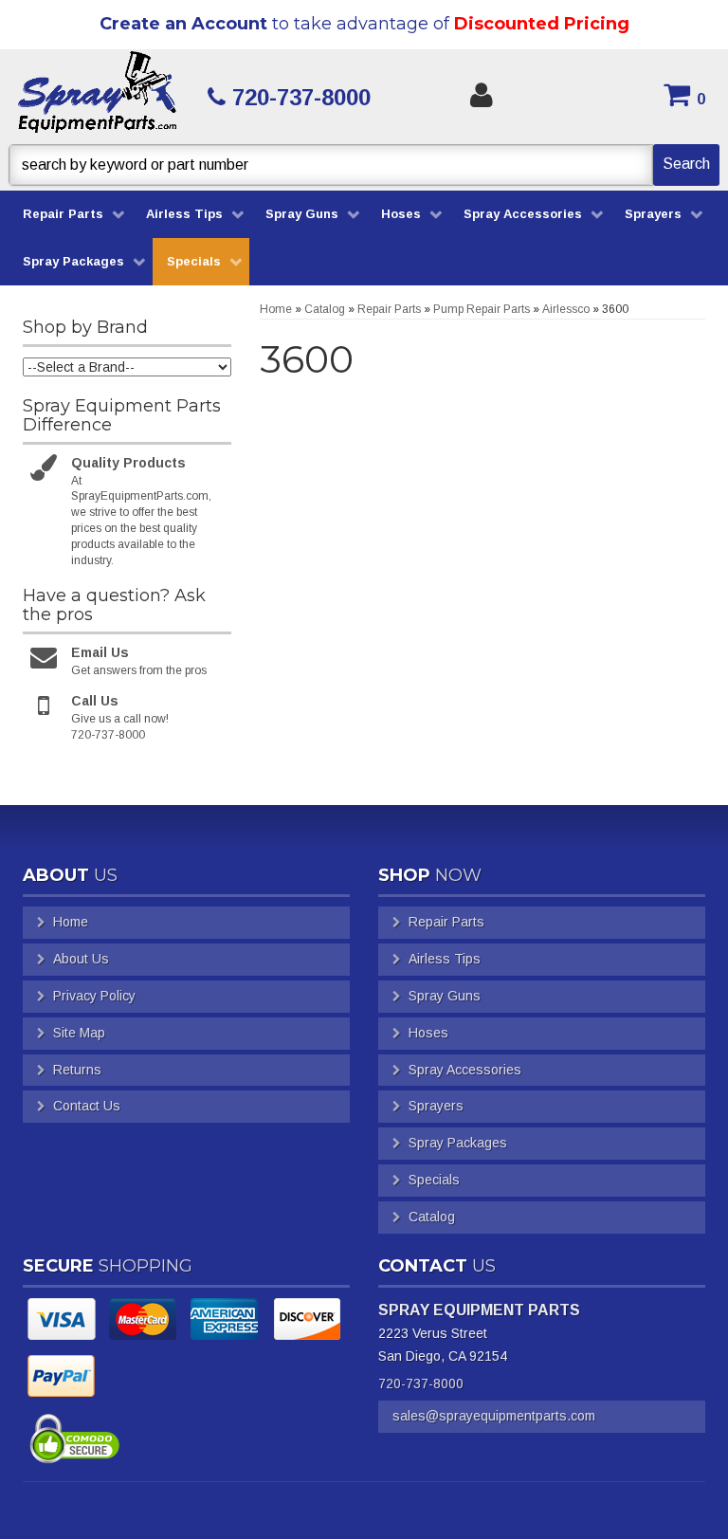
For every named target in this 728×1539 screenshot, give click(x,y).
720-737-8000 (421, 1383)
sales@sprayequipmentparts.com (493, 1415)
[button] (364, 165)
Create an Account (183, 23)
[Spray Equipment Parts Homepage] (98, 96)
